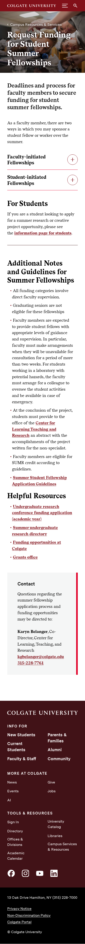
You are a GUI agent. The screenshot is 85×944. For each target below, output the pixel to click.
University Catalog (56, 824)
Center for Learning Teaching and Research (34, 429)
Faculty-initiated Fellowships (26, 159)
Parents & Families (57, 737)
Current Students (16, 746)
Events (13, 791)
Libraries (55, 836)
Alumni (55, 749)
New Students (21, 734)
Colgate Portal (19, 922)
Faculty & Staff (21, 758)
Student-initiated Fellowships (26, 180)
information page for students (42, 232)
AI (9, 800)
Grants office (25, 557)
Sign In (13, 822)
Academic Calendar (15, 856)
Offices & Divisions (15, 842)
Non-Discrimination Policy (29, 915)
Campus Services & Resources (62, 847)
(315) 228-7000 (64, 897)
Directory (15, 831)
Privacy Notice (19, 908)
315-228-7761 (30, 662)
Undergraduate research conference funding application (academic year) (42, 513)
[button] (65, 5)
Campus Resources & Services (36, 24)
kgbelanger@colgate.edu (40, 656)
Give (51, 782)
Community (59, 758)
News (12, 782)
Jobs (52, 791)
